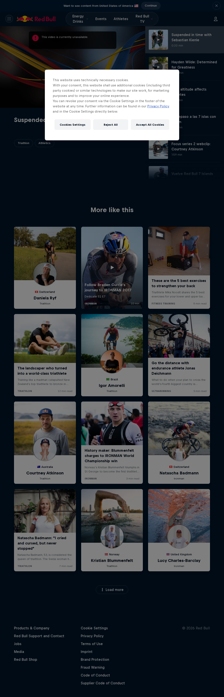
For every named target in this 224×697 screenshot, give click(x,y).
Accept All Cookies (150, 124)
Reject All (111, 124)
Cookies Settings (72, 124)
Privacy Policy (158, 106)
